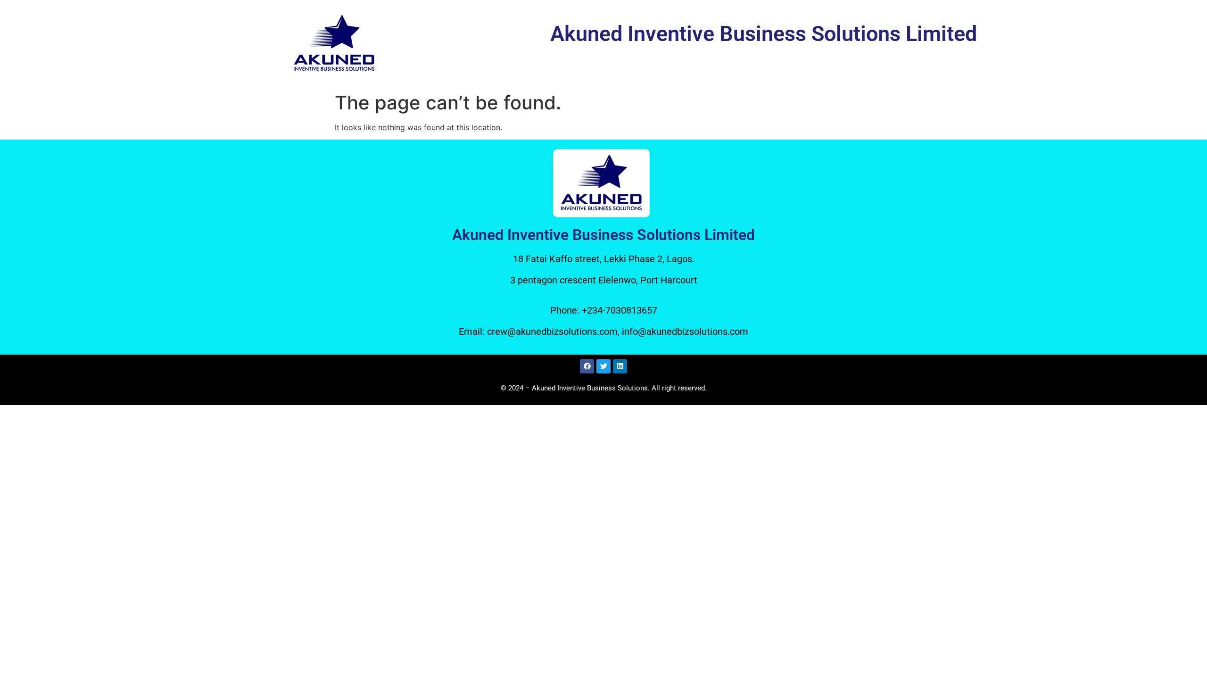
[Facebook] (587, 366)
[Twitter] (603, 366)
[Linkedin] (620, 366)
